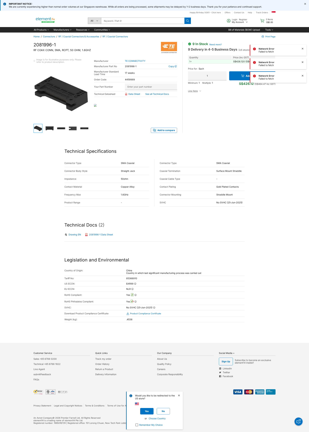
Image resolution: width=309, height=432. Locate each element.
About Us (162, 358)
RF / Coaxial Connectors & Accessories (78, 36)
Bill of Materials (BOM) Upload (244, 29)
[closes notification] (305, 4)
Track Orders (262, 12)
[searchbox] (142, 21)
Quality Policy (164, 364)
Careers (161, 369)
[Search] (187, 21)
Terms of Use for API (117, 405)
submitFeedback (42, 374)
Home (36, 36)
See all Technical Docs (157, 94)
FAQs (36, 379)
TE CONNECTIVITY (135, 61)
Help (250, 12)
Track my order (103, 358)
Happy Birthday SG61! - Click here (205, 12)
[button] (41, 30)
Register (243, 19)
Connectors (49, 36)
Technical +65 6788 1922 (47, 364)
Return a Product (104, 369)
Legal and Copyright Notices (68, 405)
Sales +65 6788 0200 (45, 358)
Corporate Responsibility (170, 374)
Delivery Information (105, 374)
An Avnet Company (43, 418)
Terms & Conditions (94, 405)
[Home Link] (45, 21)
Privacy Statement (42, 405)
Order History (102, 364)
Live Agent (39, 369)
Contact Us (239, 12)
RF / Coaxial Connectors (115, 36)
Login (234, 19)
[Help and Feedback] (299, 422)
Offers (227, 12)
